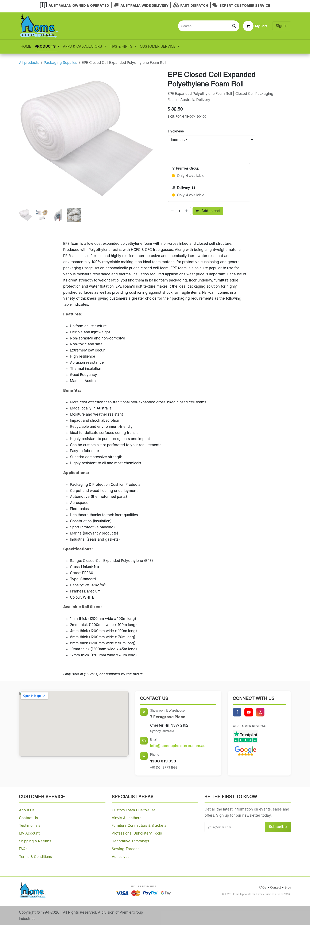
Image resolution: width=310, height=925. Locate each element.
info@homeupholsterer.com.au (177, 746)
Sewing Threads (125, 849)
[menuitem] (26, 46)
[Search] (234, 25)
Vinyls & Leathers (126, 818)
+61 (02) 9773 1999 (164, 767)
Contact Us (28, 818)
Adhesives (120, 857)
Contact (275, 887)
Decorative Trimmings (130, 841)
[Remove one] (172, 211)
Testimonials (29, 825)
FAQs (23, 849)
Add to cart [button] (210, 211)
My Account (29, 833)
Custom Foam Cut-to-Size (133, 810)
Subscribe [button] (278, 827)
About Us (27, 810)
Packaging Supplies (60, 63)
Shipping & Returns (35, 841)
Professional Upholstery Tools (137, 833)
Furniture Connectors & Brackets (139, 825)
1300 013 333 (163, 761)
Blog (288, 887)
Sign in (281, 26)
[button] (26, 138)
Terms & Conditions (35, 857)
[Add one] (187, 211)
